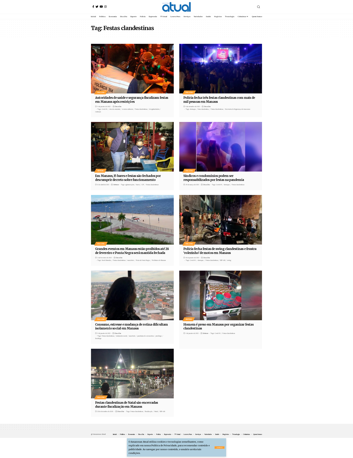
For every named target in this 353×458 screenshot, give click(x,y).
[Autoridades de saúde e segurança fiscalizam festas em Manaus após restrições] (132, 68)
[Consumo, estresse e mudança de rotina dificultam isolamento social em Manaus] (132, 295)
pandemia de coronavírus (145, 336)
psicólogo (159, 336)
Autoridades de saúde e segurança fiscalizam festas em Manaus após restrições (131, 100)
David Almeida (106, 260)
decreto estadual (114, 109)
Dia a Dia (101, 92)
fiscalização (148, 411)
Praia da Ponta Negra (143, 260)
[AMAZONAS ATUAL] (176, 7)
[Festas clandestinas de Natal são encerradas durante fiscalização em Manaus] (132, 373)
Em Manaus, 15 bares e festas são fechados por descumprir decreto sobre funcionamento (128, 178)
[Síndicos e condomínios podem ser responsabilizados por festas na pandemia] (220, 147)
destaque (193, 109)
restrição (98, 112)
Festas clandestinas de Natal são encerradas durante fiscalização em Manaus (126, 405)
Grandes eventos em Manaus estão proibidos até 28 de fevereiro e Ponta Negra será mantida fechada (132, 251)
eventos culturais (127, 109)
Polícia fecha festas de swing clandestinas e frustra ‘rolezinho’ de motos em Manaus (219, 251)
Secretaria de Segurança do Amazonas (237, 109)
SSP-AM (222, 260)
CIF (142, 185)
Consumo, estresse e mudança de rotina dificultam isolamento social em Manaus (131, 326)
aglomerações (129, 185)
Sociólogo (98, 338)
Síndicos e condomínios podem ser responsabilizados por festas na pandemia (213, 178)
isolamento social (121, 336)
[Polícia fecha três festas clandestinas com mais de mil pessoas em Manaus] (220, 68)
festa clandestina (203, 109)
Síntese (100, 171)
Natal (156, 411)
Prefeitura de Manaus (159, 260)
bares (138, 185)
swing (229, 260)
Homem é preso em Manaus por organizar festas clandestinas (218, 326)
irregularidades (154, 109)
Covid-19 (104, 109)
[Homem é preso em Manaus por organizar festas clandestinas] (220, 295)
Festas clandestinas (141, 109)
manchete (130, 260)
